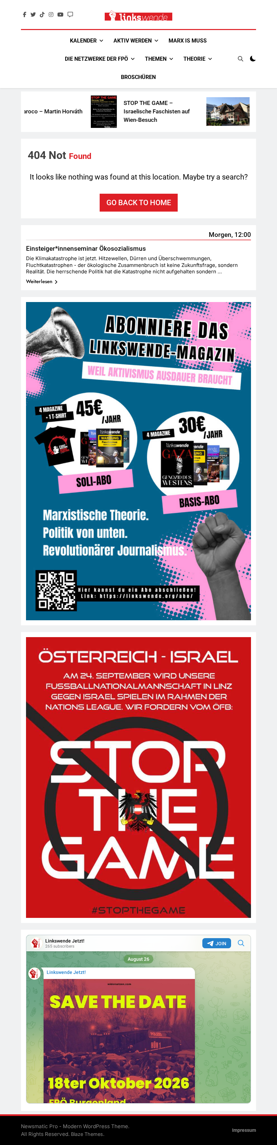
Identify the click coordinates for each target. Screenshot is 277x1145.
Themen (156, 59)
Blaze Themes (87, 1134)
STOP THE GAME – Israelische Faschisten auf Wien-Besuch (130, 111)
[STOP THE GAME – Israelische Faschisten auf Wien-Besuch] (77, 112)
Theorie (194, 59)
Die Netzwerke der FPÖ (96, 59)
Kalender (83, 40)
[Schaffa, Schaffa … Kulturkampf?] (201, 111)
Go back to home (138, 202)
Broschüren (138, 77)
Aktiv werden (133, 40)
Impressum (244, 1130)
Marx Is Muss (188, 40)
